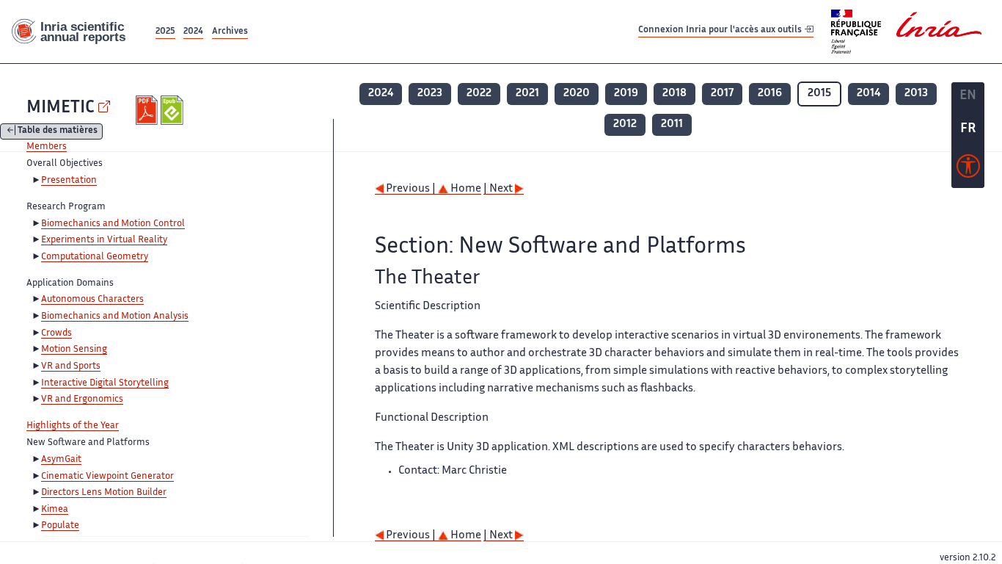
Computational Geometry (94, 257)
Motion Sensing (74, 349)
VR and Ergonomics (82, 399)
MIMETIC (60, 108)
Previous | (411, 189)
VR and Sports (70, 366)
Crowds (56, 333)
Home (464, 189)
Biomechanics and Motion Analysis (115, 316)
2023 (429, 93)
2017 (722, 93)
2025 (165, 32)
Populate (60, 525)
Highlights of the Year (72, 426)
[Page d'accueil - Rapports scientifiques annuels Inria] (76, 32)
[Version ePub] (173, 110)
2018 (674, 93)
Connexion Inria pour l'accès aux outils (721, 31)
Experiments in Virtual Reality (104, 240)
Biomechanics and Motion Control (113, 224)
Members (46, 146)
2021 (527, 93)
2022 (479, 93)
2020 (576, 93)
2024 (193, 32)
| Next (499, 189)
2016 (770, 93)
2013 (916, 93)
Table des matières (58, 132)
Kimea (54, 509)
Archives (230, 32)
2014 (868, 93)
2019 (626, 93)
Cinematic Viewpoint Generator (107, 476)
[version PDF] (148, 110)
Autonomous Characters (92, 299)
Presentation (69, 180)
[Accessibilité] (968, 169)
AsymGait (61, 459)
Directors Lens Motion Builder (104, 492)
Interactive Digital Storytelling (105, 383)
